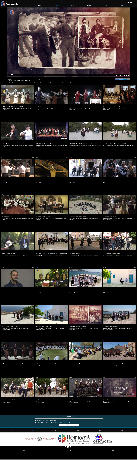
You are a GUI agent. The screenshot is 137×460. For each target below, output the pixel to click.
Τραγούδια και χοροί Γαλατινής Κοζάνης (78, 216)
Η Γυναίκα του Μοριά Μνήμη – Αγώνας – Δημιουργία (12, 106)
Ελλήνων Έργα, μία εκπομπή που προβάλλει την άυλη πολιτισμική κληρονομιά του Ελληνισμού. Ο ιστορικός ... (117, 219)
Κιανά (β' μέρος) (39, 106)
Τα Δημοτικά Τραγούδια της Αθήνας (43, 216)
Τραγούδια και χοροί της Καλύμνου (77, 289)
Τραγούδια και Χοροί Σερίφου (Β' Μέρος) (10, 326)
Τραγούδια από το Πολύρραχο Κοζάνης (111, 253)
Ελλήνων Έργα (106, 399)
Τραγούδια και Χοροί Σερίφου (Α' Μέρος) (44, 326)
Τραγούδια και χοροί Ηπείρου (109, 216)
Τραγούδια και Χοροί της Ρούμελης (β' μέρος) (79, 179)
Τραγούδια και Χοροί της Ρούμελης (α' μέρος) (113, 179)
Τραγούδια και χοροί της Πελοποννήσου (78, 326)
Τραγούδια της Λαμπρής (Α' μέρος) (43, 399)
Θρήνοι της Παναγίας (40, 179)
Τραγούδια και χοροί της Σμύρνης (77, 253)
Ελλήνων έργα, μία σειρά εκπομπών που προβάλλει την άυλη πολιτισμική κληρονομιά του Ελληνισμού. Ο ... (17, 109)
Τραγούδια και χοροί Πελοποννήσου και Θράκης (46, 363)
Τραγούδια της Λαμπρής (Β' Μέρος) (9, 399)
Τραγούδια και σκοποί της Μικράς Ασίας (44, 143)
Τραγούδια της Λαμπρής (7, 179)
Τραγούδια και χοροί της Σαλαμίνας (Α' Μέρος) (79, 399)
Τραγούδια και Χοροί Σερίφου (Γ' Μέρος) (112, 289)
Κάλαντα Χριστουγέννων (41, 289)
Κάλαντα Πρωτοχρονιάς (7, 289)
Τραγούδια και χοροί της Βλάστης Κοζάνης (112, 106)
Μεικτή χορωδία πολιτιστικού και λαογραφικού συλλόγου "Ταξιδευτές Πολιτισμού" (52, 253)
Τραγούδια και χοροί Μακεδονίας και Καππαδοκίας (12, 363)
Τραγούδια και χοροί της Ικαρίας (76, 363)
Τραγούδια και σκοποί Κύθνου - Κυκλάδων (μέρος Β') (81, 143)
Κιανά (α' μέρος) (73, 106)
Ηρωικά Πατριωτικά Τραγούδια (8, 216)
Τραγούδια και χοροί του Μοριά (8, 253)
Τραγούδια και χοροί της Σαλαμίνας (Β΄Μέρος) (113, 363)
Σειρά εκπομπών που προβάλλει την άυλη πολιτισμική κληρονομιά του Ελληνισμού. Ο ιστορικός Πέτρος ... (51, 219)
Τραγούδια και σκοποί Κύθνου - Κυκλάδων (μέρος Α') (114, 143)
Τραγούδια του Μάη (6, 143)
